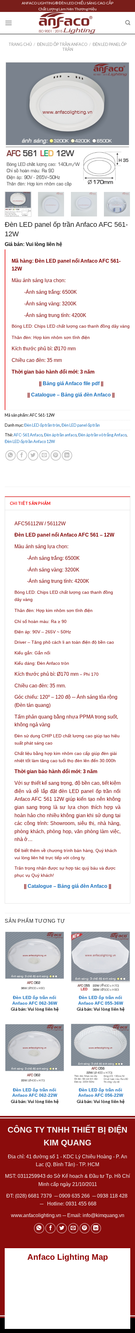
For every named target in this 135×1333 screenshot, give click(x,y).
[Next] (120, 124)
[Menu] (8, 22)
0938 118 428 (112, 1196)
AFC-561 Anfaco (28, 434)
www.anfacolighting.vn (36, 1215)
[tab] (67, 503)
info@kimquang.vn (103, 1215)
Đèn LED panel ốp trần (94, 47)
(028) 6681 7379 (34, 1196)
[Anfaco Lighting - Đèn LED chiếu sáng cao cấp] (67, 23)
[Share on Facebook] (22, 455)
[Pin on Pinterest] (56, 455)
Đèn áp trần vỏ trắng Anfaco (102, 434)
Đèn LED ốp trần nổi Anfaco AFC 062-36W (34, 1000)
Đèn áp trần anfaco (60, 434)
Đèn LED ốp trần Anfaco (62, 44)
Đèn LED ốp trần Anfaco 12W (30, 441)
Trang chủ (20, 44)
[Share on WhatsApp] (10, 455)
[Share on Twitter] (33, 455)
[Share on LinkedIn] (67, 455)
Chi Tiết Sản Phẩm (30, 503)
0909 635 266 (74, 1196)
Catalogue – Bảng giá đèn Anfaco (71, 394)
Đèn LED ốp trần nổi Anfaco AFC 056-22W (100, 1093)
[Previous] (15, 124)
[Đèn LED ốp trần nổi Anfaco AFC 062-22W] (34, 1053)
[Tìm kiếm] (127, 23)
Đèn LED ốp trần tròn (42, 425)
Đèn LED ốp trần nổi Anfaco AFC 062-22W (34, 1093)
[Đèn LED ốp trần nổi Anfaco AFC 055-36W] (100, 961)
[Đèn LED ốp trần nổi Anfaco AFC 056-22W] (100, 1053)
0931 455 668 (81, 1203)
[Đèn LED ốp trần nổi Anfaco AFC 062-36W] (34, 961)
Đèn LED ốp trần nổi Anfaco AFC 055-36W (100, 1000)
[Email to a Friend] (44, 455)
